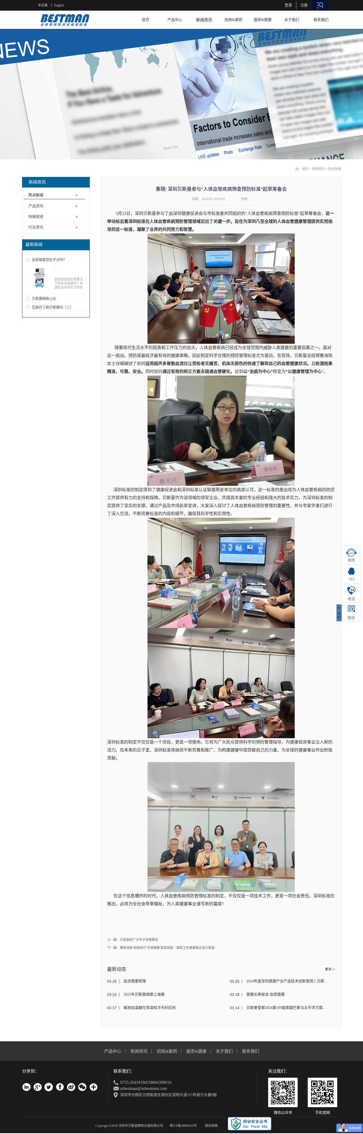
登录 (288, 5)
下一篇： (161, 948)
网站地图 (210, 1126)
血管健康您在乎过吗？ (49, 260)
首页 (145, 20)
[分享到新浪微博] (71, 1087)
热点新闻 (334, 169)
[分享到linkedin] (26, 1087)
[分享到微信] (82, 1087)
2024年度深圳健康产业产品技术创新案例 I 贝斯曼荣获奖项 (287, 981)
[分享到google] (37, 1087)
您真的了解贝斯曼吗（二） (52, 307)
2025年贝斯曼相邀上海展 (144, 994)
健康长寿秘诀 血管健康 (265, 994)
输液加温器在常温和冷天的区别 (150, 1008)
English (59, 5)
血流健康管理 (135, 981)
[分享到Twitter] (48, 1087)
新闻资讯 (318, 169)
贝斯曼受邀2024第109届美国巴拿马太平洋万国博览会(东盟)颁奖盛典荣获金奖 (287, 1008)
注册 (304, 5)
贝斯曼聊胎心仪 (44, 298)
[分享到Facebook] (60, 1087)
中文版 (43, 5)
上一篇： (132, 940)
